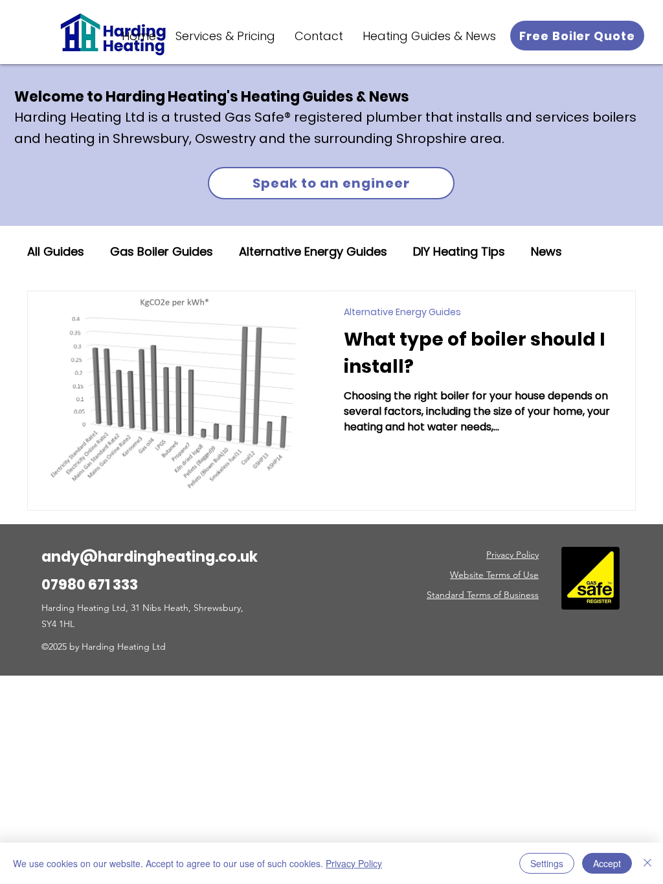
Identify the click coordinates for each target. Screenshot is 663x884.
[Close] (647, 863)
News (546, 251)
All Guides (55, 251)
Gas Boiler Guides (161, 251)
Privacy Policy (354, 863)
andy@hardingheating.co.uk (149, 557)
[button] (225, 36)
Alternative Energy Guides (313, 251)
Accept (607, 863)
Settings (546, 863)
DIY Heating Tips (459, 251)
